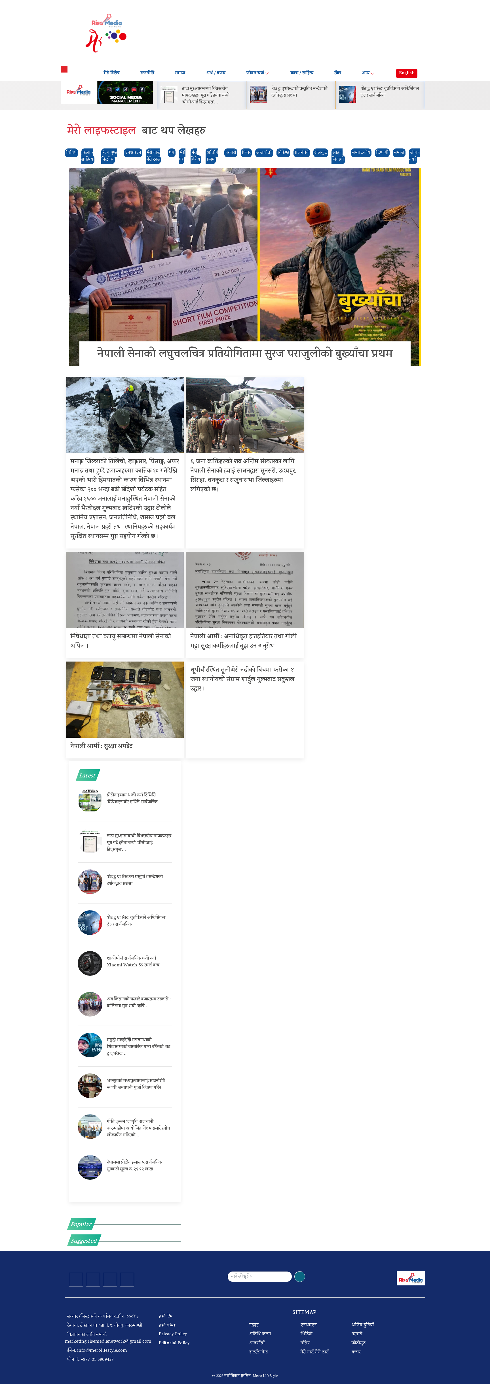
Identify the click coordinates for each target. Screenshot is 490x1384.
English (407, 73)
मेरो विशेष (112, 73)
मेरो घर (182, 156)
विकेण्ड (283, 153)
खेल (337, 73)
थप (171, 153)
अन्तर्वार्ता (264, 153)
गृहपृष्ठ (254, 1325)
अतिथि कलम (212, 156)
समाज (180, 73)
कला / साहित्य (302, 73)
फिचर (246, 153)
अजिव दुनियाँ (363, 1325)
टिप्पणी (382, 153)
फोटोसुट (359, 1343)
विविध (71, 153)
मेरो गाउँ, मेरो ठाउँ (314, 1352)
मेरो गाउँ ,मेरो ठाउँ (153, 156)
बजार (356, 1352)
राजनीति (147, 73)
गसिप (305, 1343)
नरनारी (230, 153)
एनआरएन (133, 153)
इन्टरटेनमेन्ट (258, 1352)
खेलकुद (320, 153)
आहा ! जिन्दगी (337, 156)
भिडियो (306, 1334)
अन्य (365, 73)
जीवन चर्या (255, 73)
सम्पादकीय (361, 153)
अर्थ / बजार (215, 73)
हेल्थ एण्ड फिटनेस (109, 156)
